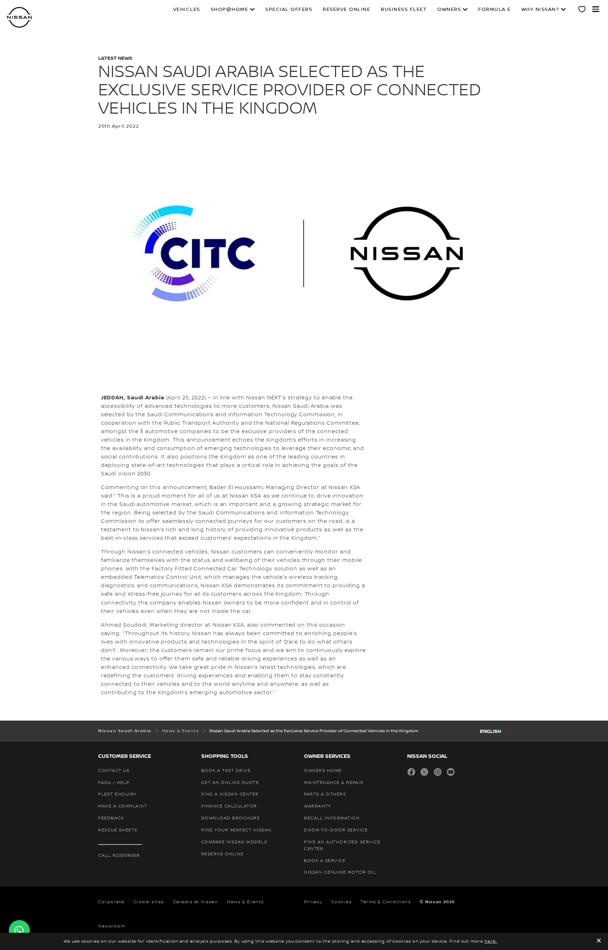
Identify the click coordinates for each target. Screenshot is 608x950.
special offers (288, 9)
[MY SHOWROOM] (582, 10)
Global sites (149, 902)
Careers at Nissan (195, 902)
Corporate (111, 902)
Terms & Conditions (386, 902)
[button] (595, 9)
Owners (449, 9)
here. (491, 941)
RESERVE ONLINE (346, 9)
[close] (599, 941)
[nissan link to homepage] (19, 17)
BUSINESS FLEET (404, 9)
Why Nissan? (540, 9)
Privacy (313, 902)
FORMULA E (494, 9)
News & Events (245, 902)
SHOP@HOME (229, 9)
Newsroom (111, 926)
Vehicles (186, 9)
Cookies (341, 902)
